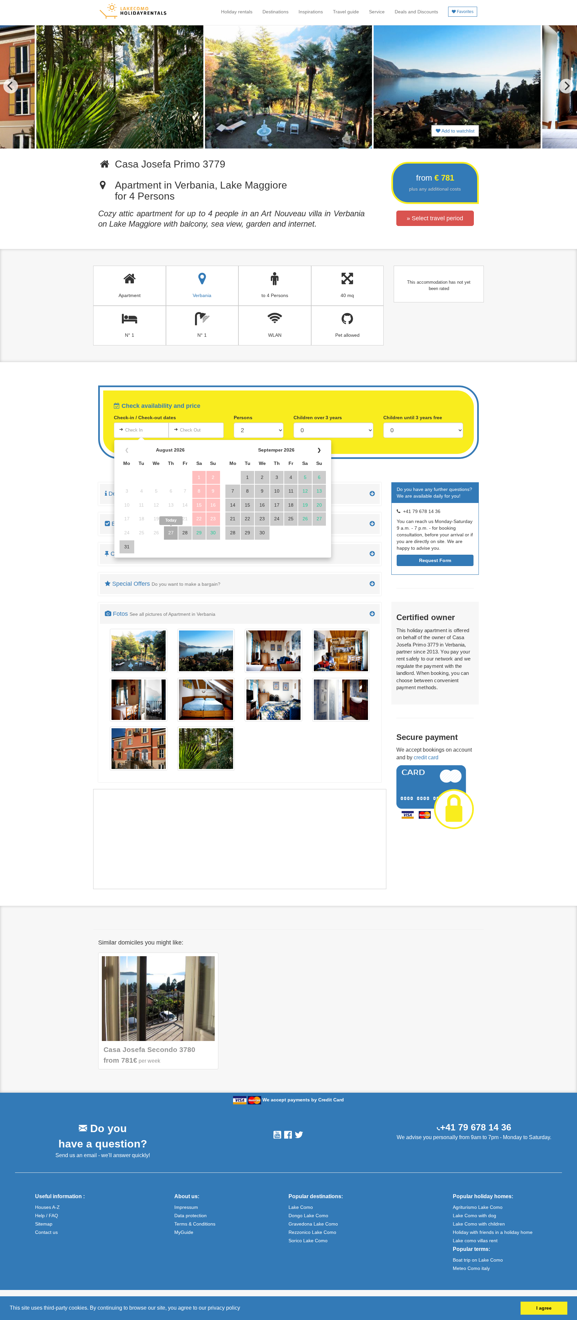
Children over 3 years (318, 417)
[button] (242, 1309)
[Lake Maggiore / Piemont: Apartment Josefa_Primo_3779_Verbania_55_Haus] (139, 748)
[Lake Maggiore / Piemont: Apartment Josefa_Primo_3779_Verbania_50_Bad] (341, 700)
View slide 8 (310, 147)
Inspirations (311, 11)
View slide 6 (293, 147)
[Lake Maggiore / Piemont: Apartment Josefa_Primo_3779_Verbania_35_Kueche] (341, 650)
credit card (426, 757)
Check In (134, 430)
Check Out (190, 430)
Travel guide (346, 11)
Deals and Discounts (416, 11)
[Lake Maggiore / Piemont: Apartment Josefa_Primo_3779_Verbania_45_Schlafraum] (273, 700)
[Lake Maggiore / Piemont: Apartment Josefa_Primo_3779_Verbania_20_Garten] (139, 650)
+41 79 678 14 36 (475, 1127)
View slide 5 (284, 147)
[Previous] (10, 86)
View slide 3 (266, 147)
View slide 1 (249, 147)
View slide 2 (258, 147)
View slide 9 (319, 147)
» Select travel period (435, 218)
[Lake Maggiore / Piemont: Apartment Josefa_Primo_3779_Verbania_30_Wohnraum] (273, 650)
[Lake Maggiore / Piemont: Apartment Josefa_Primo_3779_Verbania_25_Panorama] (206, 650)
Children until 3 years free (412, 417)
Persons (243, 417)
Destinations (275, 11)
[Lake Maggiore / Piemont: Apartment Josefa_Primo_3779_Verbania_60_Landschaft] (206, 748)
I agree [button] (544, 1308)
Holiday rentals (236, 11)
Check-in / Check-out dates (145, 417)
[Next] (566, 86)
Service (377, 11)
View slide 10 (327, 147)
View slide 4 (275, 147)
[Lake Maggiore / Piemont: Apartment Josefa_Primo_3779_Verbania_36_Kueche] (139, 700)
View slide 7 (301, 147)
